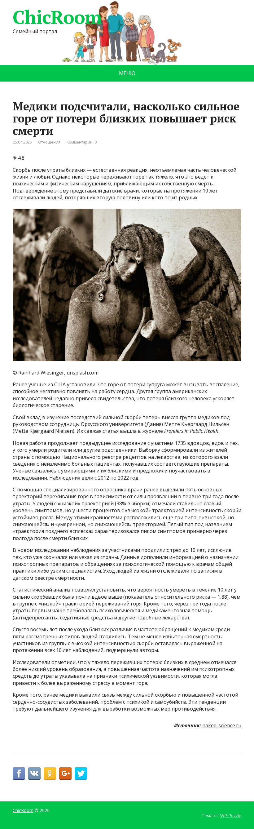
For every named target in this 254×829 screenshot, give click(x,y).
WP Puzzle (230, 815)
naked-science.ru (221, 725)
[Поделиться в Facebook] (19, 773)
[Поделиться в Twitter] (81, 773)
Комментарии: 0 (82, 142)
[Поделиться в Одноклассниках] (50, 773)
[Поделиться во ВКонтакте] (34, 773)
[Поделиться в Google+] (65, 773)
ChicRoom (57, 17)
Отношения (49, 142)
